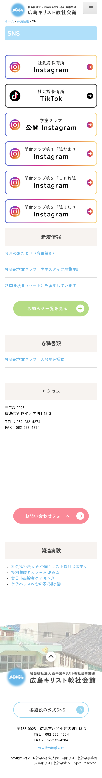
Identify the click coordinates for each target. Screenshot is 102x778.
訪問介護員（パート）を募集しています (40, 285)
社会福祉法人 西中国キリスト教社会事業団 (49, 566)
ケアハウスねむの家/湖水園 (36, 584)
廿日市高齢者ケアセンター (35, 578)
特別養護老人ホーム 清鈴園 (35, 572)
